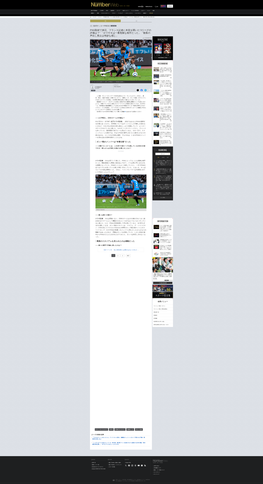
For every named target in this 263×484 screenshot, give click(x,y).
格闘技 (92, 13)
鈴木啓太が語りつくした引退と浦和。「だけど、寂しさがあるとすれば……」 (164, 193)
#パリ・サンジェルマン (101, 429)
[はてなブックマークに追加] (145, 90)
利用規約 (155, 315)
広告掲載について (157, 467)
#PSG (111, 429)
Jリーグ (118, 10)
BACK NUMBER (114, 25)
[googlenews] (142, 465)
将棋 (98, 13)
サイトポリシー (157, 472)
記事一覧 (94, 462)
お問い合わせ (156, 465)
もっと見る (163, 197)
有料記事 (151, 13)
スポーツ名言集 (112, 466)
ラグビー (114, 13)
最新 (158, 157)
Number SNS (128, 462)
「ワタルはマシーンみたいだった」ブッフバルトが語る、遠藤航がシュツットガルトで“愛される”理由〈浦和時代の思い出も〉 (118, 438)
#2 (136, 21)
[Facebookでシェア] (142, 90)
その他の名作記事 (163, 282)
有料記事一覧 (156, 312)
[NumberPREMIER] (163, 6)
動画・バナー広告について (159, 469)
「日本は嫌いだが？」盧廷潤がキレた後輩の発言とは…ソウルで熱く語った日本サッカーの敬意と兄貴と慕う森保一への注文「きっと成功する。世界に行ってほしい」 (164, 187)
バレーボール (138, 13)
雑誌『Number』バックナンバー (115, 464)
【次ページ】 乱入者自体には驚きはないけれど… (121, 250)
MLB (107, 10)
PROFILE (93, 90)
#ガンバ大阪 (139, 429)
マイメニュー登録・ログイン (159, 305)
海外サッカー (125, 10)
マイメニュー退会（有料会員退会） (161, 309)
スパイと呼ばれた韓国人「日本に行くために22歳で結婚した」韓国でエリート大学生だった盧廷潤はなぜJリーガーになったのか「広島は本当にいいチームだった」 (164, 163)
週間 (168, 157)
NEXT (128, 255)
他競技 (144, 13)
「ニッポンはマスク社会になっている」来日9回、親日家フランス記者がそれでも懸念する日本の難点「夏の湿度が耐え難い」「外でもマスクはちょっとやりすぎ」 (118, 443)
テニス (148, 10)
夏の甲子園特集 (94, 10)
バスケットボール (129, 13)
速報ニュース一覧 (95, 464)
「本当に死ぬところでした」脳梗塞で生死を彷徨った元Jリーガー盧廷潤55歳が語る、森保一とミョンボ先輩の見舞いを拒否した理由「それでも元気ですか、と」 (164, 179)
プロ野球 (101, 10)
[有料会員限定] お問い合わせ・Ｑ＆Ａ (161, 324)
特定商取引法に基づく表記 (159, 321)
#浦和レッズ (130, 429)
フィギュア (120, 13)
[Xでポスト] (138, 90)
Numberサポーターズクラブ (97, 466)
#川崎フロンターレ (120, 429)
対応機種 (155, 318)
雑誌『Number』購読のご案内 (115, 462)
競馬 (153, 10)
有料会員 (170, 6)
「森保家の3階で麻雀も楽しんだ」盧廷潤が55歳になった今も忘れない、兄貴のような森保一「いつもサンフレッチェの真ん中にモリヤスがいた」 (164, 171)
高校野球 (112, 10)
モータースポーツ (105, 13)
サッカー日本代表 (135, 10)
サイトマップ (156, 474)
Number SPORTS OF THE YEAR (98, 468)
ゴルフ (142, 10)
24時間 (163, 157)
